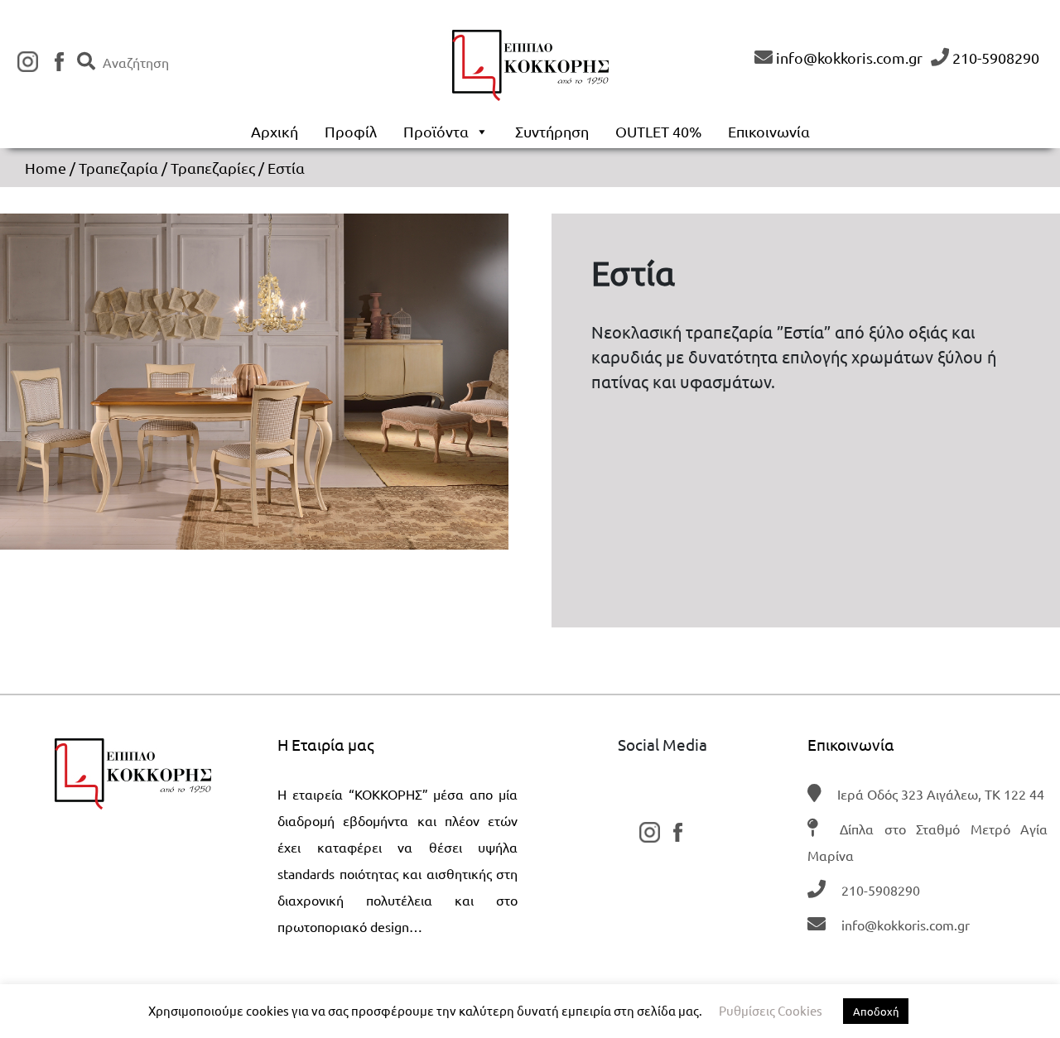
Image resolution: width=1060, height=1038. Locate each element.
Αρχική (274, 131)
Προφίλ (351, 131)
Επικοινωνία (769, 131)
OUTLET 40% (658, 131)
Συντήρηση (552, 131)
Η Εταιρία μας (325, 744)
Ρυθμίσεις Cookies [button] (770, 1010)
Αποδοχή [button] (876, 1011)
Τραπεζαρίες (213, 167)
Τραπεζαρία (118, 167)
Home (45, 167)
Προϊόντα (436, 131)
